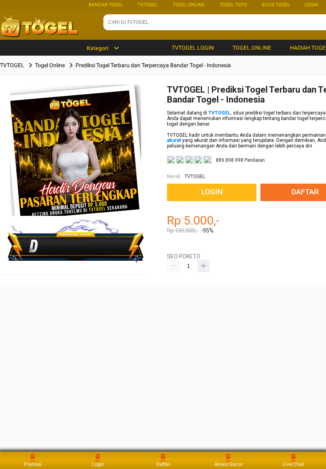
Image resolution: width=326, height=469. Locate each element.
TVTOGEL (148, 5)
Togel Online (189, 5)
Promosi (33, 464)
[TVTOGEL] (75, 163)
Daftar (163, 464)
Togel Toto (233, 5)
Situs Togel (276, 5)
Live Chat (293, 464)
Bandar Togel (106, 5)
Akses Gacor (228, 464)
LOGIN (311, 5)
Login (98, 464)
